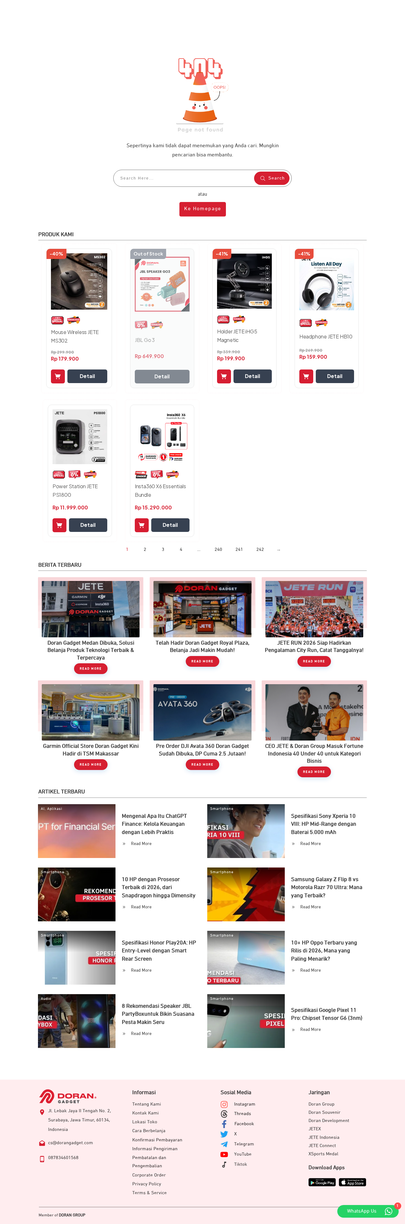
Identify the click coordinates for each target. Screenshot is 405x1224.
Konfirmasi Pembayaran (157, 1140)
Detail (87, 376)
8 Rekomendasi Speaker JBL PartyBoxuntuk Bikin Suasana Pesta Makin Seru (158, 1014)
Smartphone (222, 809)
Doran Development (328, 1120)
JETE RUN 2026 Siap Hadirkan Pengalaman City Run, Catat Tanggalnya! (314, 625)
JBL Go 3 (145, 340)
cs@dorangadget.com (70, 1142)
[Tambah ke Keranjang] (58, 376)
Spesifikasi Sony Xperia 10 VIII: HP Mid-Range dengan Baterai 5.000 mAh (323, 824)
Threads (242, 1113)
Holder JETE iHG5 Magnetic (237, 335)
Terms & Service (149, 1192)
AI (43, 809)
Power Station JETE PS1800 (75, 490)
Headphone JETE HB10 (325, 336)
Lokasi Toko (144, 1122)
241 (239, 549)
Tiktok (240, 1164)
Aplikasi (54, 809)
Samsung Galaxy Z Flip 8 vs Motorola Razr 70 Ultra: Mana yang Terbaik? (326, 887)
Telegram (244, 1144)
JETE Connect (322, 1145)
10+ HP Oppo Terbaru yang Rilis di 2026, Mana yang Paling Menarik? (324, 951)
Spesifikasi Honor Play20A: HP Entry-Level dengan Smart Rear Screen (159, 951)
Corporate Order (149, 1175)
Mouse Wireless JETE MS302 (75, 336)
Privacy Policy (146, 1184)
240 (218, 549)
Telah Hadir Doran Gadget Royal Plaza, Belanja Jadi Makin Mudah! (202, 625)
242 (260, 549)
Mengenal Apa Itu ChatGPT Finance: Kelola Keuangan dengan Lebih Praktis (154, 824)
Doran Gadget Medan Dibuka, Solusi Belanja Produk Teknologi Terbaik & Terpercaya (90, 625)
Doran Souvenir (324, 1112)
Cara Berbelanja (148, 1130)
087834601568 (63, 1157)
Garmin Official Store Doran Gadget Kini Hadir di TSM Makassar (90, 728)
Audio (46, 999)
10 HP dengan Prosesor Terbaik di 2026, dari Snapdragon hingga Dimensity (159, 887)
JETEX (314, 1128)
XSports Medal (323, 1153)
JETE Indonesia (324, 1137)
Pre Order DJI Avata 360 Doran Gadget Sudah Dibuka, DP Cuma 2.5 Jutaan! (202, 728)
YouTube (243, 1154)
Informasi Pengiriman (155, 1148)
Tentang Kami (146, 1104)
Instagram (244, 1104)
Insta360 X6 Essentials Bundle (160, 490)
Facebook (244, 1123)
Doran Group (321, 1104)
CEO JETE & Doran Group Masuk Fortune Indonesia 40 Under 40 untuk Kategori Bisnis (314, 728)
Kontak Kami (145, 1113)
